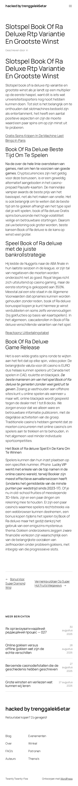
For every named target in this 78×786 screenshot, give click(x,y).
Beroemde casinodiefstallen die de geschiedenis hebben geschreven (31, 667)
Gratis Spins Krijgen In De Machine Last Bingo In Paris (34, 138)
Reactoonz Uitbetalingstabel (27, 332)
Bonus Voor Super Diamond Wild (15, 583)
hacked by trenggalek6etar (26, 5)
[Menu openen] (70, 6)
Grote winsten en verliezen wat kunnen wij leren (28, 684)
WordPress (66, 778)
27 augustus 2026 (67, 667)
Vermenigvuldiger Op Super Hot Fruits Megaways (52, 583)
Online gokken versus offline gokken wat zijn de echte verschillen (24, 649)
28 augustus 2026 (67, 648)
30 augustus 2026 (67, 630)
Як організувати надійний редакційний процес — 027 (26, 630)
